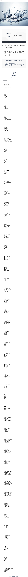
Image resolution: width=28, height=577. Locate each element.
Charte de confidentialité (16, 576)
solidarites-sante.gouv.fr (12, 63)
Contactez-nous (14, 75)
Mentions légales (11, 576)
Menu (1, 1)
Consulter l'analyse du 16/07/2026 (18, 35)
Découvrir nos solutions (7, 55)
